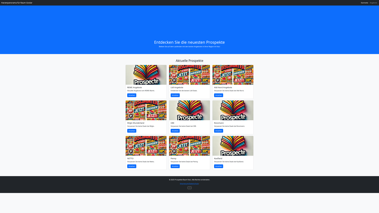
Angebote (373, 3)
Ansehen (132, 95)
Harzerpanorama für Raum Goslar (16, 2)
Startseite (364, 3)
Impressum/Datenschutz (189, 184)
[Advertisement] (189, 25)
